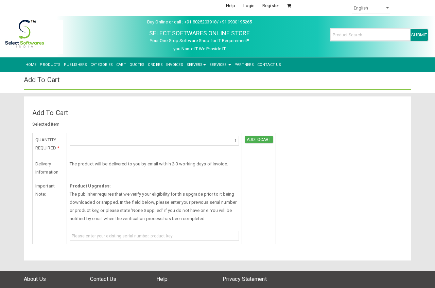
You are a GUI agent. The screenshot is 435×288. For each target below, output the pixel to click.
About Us (35, 279)
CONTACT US (269, 64)
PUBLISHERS (75, 64)
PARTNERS (244, 64)
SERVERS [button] (195, 64)
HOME (30, 64)
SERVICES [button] (218, 64)
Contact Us (103, 279)
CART (121, 64)
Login (249, 5)
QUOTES (137, 64)
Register (270, 5)
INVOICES (174, 64)
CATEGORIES (101, 64)
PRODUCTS (50, 64)
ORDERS (155, 64)
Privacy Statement (245, 279)
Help (230, 5)
